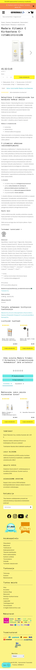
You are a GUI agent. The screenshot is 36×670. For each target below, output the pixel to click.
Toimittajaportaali (8, 603)
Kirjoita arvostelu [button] (19, 376)
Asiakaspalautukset (8, 550)
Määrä (2, 74)
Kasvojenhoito (15, 22)
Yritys (4, 587)
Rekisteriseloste (7, 578)
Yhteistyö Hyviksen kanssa (10, 596)
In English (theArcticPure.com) (11, 608)
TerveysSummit (7, 605)
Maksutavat (6, 545)
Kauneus (8, 22)
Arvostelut (6, 589)
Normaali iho (5, 317)
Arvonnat (6, 599)
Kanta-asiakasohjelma (9, 554)
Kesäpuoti (17, 315)
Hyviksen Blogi (7, 592)
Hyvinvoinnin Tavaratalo (25, 662)
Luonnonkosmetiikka (27, 315)
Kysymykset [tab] (18, 383)
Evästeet (5, 575)
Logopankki (6, 601)
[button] (32, 12)
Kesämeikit (10, 315)
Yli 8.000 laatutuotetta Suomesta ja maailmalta (18, 1)
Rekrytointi (6, 594)
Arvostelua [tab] (6, 383)
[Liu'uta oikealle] (30, 52)
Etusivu (3, 22)
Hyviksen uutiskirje (8, 557)
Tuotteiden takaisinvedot (10, 563)
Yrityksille (6, 561)
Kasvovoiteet (23, 22)
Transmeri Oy (5, 291)
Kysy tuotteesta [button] (18, 380)
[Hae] (33, 17)
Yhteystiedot (7, 543)
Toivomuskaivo (7, 559)
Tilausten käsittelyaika (9, 552)
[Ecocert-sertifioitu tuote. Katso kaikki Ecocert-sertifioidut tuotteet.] (3, 234)
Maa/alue (14, 653)
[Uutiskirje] (31, 507)
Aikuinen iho (4, 313)
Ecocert (11, 313)
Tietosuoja (6, 573)
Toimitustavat (7, 548)
